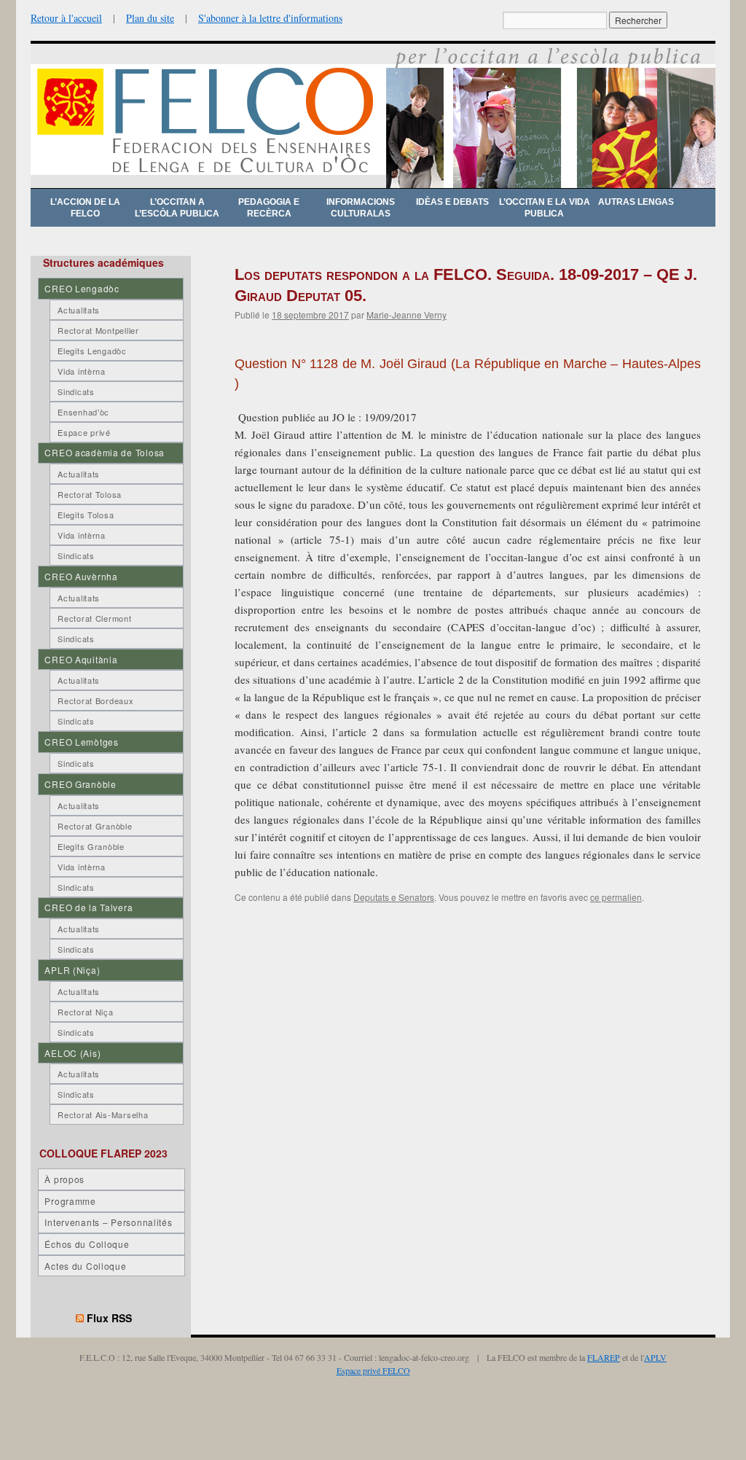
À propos (64, 1179)
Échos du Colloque (86, 1244)
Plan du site (150, 18)
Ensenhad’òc (83, 412)
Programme (69, 1201)
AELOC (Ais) (72, 1053)
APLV (655, 1357)
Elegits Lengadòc (92, 350)
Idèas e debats (452, 202)
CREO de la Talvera (88, 907)
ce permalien (616, 897)
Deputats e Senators (393, 897)
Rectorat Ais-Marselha (103, 1114)
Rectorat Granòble (95, 826)
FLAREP (603, 1357)
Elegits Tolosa (86, 514)
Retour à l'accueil (66, 18)
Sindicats (76, 391)
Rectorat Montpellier (98, 330)
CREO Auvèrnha (80, 576)
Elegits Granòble (91, 846)
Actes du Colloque (85, 1266)
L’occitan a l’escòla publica (177, 208)
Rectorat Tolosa (90, 494)
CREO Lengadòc (81, 288)
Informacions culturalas (360, 208)
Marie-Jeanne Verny (406, 314)
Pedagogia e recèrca (268, 208)
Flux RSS (109, 1318)
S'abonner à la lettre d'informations (270, 18)
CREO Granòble (80, 784)
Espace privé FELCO (373, 1370)
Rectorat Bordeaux (95, 700)
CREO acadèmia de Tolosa (104, 452)
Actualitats (79, 310)
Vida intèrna (82, 371)
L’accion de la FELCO (85, 208)
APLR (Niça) (72, 970)
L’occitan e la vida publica (544, 208)
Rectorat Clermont (94, 618)
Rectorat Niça (85, 1012)
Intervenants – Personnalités (108, 1222)
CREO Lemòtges (81, 741)
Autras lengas (636, 202)
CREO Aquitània (80, 659)
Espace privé (84, 432)
